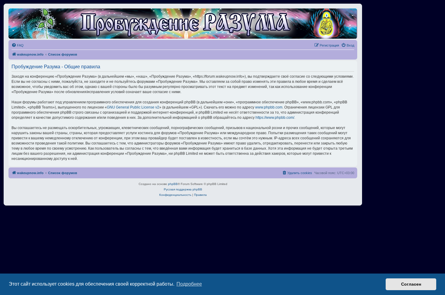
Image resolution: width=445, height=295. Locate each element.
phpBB (173, 184)
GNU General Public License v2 (133, 107)
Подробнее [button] (189, 284)
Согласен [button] (411, 284)
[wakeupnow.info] (182, 23)
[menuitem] (18, 45)
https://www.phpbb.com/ (274, 117)
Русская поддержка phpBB (183, 189)
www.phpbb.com (268, 107)
